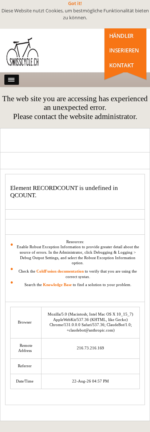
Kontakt (121, 65)
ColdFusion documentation (60, 271)
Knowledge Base (57, 285)
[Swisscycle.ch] (36, 52)
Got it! (75, 3)
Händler (121, 35)
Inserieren (124, 50)
